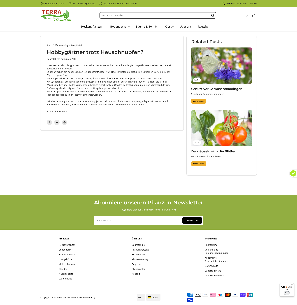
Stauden (63, 268)
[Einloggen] (247, 15)
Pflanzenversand (140, 249)
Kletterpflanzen (67, 264)
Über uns (186, 26)
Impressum (211, 244)
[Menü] (292, 285)
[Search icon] (212, 15)
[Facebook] (49, 122)
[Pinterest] (64, 122)
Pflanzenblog (61, 45)
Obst (168, 26)
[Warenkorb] (254, 15)
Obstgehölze (65, 259)
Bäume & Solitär (147, 26)
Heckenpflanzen (92, 26)
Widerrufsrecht (213, 270)
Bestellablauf (139, 254)
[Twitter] (57, 122)
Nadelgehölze (66, 273)
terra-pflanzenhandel (66, 297)
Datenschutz (211, 265)
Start (49, 45)
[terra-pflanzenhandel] (56, 15)
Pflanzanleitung (140, 259)
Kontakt (136, 273)
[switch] (287, 293)
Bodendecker (119, 26)
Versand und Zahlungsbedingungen (217, 251)
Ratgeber (204, 26)
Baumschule (138, 244)
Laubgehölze (65, 278)
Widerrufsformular (215, 275)
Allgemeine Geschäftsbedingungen (217, 259)
